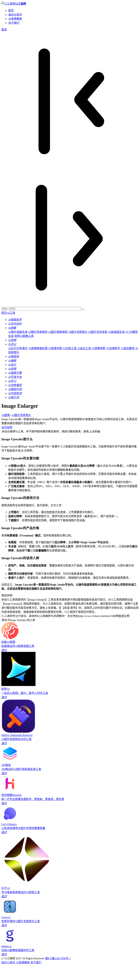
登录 (4, 29)
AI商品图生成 (116, 331)
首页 (11, 10)
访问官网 (6, 427)
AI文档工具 (69, 348)
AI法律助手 (113, 348)
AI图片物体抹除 (57, 331)
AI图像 (5, 415)
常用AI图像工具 (24, 336)
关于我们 (35, 962)
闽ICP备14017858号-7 (58, 958)
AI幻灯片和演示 (17, 348)
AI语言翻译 (128, 348)
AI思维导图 (55, 348)
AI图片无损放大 (77, 331)
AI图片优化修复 (97, 331)
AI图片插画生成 (17, 331)
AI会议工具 (84, 348)
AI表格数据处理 (37, 348)
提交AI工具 (8, 312)
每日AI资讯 (8, 962)
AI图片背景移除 (37, 331)
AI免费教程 (23, 962)
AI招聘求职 (99, 348)
